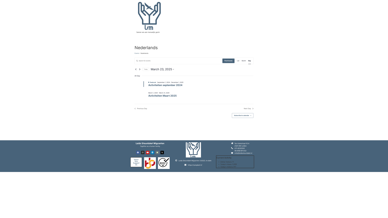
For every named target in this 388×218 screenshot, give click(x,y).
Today (146, 69)
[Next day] (140, 69)
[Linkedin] (152, 152)
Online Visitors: (226, 162)
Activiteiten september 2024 (165, 85)
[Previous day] (136, 69)
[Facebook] (138, 152)
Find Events (228, 61)
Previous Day (142, 108)
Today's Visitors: (227, 167)
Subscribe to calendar (241, 115)
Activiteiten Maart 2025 (162, 95)
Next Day (247, 108)
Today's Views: (226, 164)
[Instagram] (142, 152)
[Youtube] (147, 152)
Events (137, 53)
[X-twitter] (162, 152)
